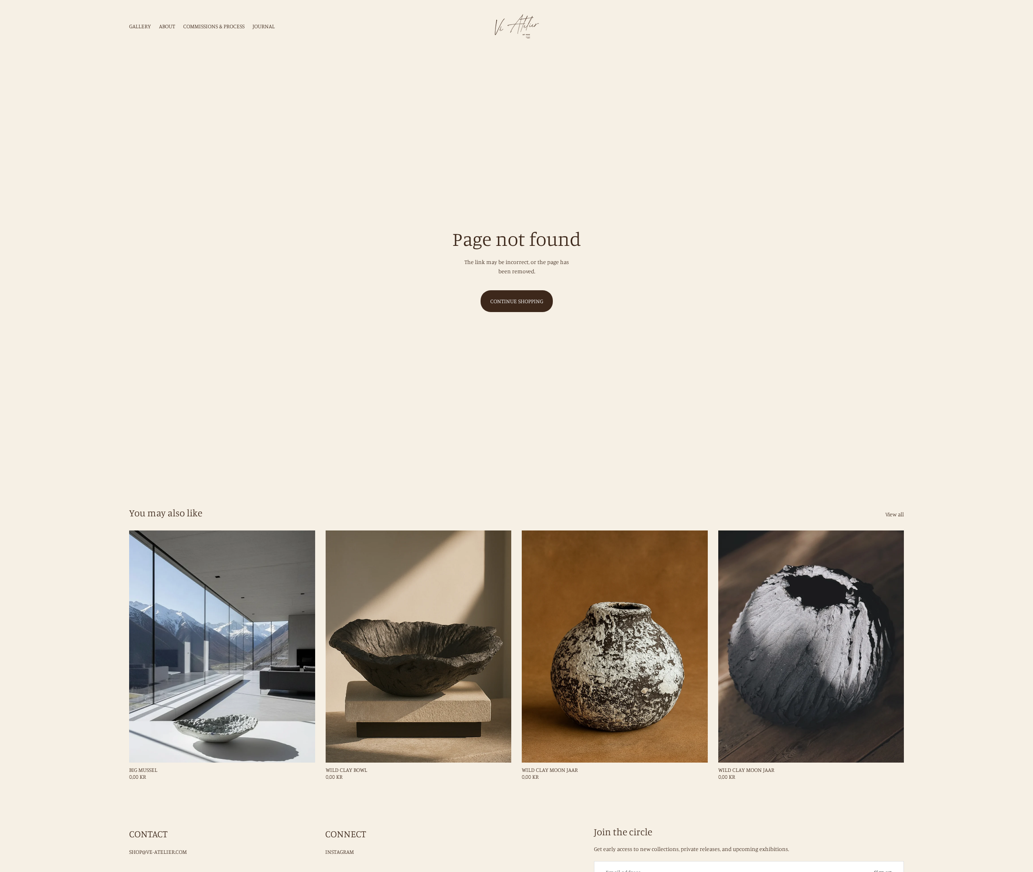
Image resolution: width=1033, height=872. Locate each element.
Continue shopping (516, 301)
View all (894, 514)
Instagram (339, 851)
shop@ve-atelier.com (158, 851)
